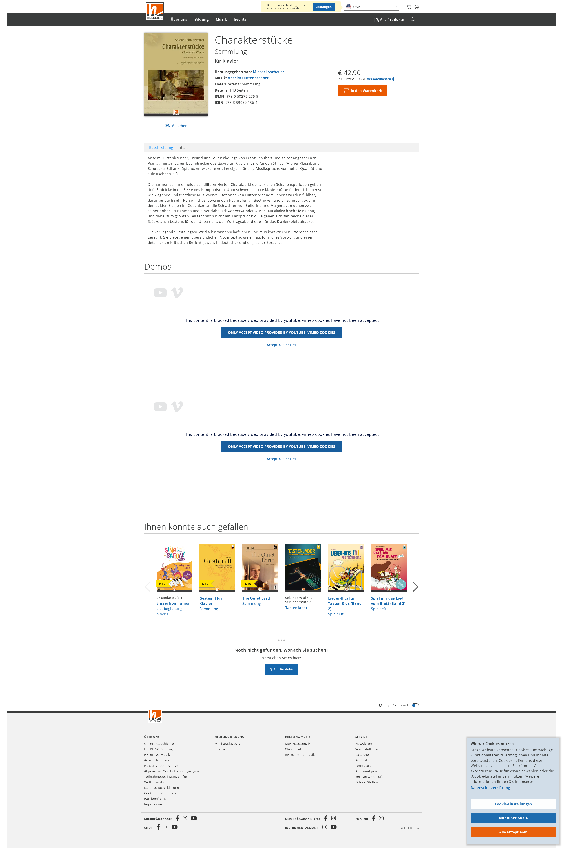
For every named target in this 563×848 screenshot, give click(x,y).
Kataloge (362, 754)
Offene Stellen (366, 782)
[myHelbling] (417, 7)
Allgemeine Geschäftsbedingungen (171, 771)
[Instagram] (184, 818)
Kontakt (361, 760)
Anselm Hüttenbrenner (248, 77)
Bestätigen (324, 7)
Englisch (221, 749)
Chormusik (293, 749)
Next (415, 581)
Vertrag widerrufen (370, 776)
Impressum (153, 804)
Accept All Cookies (281, 345)
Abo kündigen (366, 771)
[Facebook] (177, 818)
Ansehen (179, 125)
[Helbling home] (155, 716)
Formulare (363, 765)
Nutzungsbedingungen (162, 765)
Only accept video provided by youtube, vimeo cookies (281, 332)
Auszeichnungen (157, 760)
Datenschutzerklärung (490, 787)
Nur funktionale (513, 818)
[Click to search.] (413, 20)
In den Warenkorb (366, 90)
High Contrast (396, 705)
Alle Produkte (392, 19)
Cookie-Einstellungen (513, 804)
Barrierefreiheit (156, 798)
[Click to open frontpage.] (155, 11)
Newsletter (364, 743)
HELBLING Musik (157, 754)
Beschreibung (161, 147)
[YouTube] (194, 818)
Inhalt (183, 147)
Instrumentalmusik (300, 754)
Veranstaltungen (368, 749)
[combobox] (371, 7)
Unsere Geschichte (159, 743)
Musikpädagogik (227, 743)
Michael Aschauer (268, 71)
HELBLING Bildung (158, 749)
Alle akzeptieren (513, 832)
